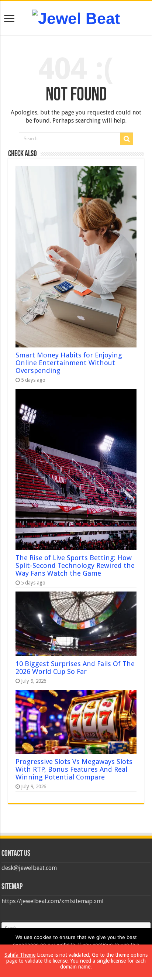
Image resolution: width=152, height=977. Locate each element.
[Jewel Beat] (76, 17)
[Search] (126, 139)
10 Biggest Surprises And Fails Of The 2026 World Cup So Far (75, 667)
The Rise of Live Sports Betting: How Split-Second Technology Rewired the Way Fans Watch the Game (75, 565)
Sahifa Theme (19, 955)
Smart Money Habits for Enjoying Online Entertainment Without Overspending (68, 362)
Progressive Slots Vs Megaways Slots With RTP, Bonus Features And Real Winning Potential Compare (73, 769)
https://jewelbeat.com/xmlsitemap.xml (52, 901)
